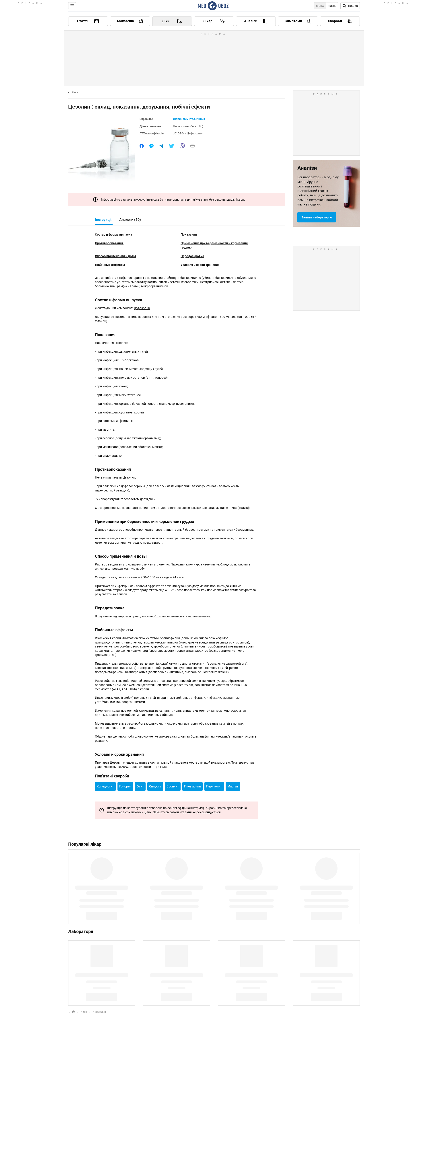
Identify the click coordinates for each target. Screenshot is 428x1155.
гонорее (161, 377)
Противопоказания (109, 243)
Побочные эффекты (110, 265)
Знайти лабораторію (316, 217)
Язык (332, 6)
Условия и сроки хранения (200, 265)
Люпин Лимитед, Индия (189, 119)
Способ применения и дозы (115, 256)
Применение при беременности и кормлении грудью (214, 245)
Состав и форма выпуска (113, 234)
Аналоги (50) (130, 220)
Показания (189, 234)
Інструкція (104, 220)
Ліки (75, 92)
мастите (108, 429)
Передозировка (192, 256)
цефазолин (142, 308)
